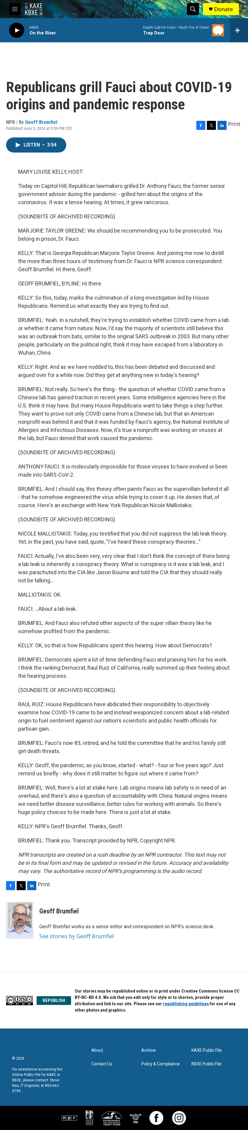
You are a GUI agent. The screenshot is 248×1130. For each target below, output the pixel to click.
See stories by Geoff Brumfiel (76, 936)
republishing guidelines (186, 1003)
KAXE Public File (206, 1050)
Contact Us (101, 1064)
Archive (148, 1050)
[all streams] (239, 30)
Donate (223, 9)
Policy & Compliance (160, 1064)
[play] (16, 30)
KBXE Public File (206, 1064)
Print (234, 123)
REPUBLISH (54, 1000)
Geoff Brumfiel (41, 122)
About (97, 1050)
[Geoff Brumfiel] (19, 920)
